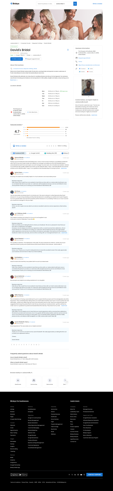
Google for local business (34, 418)
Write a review (97, 4)
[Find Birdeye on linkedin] (75, 474)
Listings (12, 409)
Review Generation (33, 423)
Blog (71, 421)
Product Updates (74, 426)
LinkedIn (83, 71)
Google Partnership (15, 465)
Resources (73, 419)
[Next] (66, 381)
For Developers (87, 430)
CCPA (43, 482)
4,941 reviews (24, 53)
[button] (39, 344)
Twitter (91, 68)
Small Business (32, 409)
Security (31, 482)
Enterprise (30, 411)
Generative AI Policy (51, 482)
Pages (11, 416)
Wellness (53, 434)
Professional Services (88, 411)
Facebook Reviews (32, 440)
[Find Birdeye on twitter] (72, 474)
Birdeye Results (74, 436)
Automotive (54, 409)
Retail (52, 431)
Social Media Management (35, 447)
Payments (13, 435)
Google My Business (33, 437)
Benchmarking (14, 449)
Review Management (33, 420)
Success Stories (74, 431)
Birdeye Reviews (74, 434)
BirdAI (11, 457)
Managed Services (87, 409)
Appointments (14, 430)
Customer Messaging (33, 427)
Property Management (57, 424)
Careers (72, 429)
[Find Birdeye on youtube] (81, 474)
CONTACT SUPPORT (94, 474)
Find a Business (87, 427)
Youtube (91, 71)
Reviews (12, 411)
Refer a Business (87, 435)
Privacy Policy (25, 482)
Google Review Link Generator (90, 423)
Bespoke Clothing (37, 43)
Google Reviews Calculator (90, 418)
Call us (80, 61)
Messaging (13, 441)
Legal (52, 421)
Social (11, 427)
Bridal (28, 55)
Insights (12, 446)
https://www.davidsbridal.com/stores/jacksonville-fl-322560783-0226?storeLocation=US (89, 65)
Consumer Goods (25, 43)
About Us (72, 409)
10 (36, 345)
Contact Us (73, 441)
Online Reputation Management (36, 425)
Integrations (13, 462)
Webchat (12, 425)
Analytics (12, 460)
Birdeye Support (87, 432)
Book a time (73, 416)
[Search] (75, 4)
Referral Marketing (32, 430)
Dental (53, 411)
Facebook (83, 68)
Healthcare (54, 416)
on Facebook (27, 157)
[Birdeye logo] (15, 4)
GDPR (35, 482)
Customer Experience (33, 445)
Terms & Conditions (15, 482)
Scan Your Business (88, 425)
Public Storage (54, 426)
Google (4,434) (35, 153)
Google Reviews (32, 435)
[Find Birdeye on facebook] (69, 474)
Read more (13, 80)
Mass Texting (13, 432)
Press (71, 424)
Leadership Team (74, 411)
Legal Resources (74, 439)
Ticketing (12, 451)
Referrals (12, 414)
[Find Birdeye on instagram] (78, 474)
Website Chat (31, 432)
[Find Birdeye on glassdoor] (84, 474)
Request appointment (33, 59)
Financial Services (55, 414)
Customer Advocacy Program (90, 437)
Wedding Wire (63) (51, 153)
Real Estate (54, 429)
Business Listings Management (36, 442)
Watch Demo (73, 414)
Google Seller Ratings (15, 419)
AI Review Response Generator (91, 420)
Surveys (12, 444)
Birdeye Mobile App (15, 467)
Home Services (55, 419)
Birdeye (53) (67, 153)
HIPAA (39, 482)
